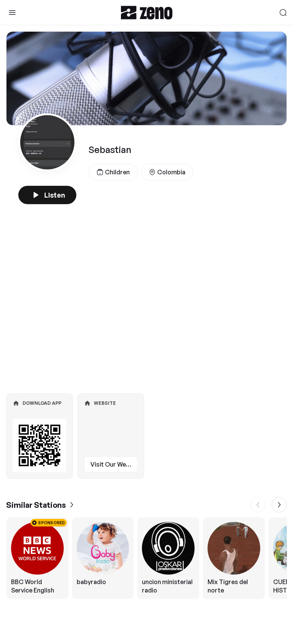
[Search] (283, 12)
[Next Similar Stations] (279, 504)
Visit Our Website (114, 464)
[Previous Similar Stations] (258, 504)
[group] (146, 558)
